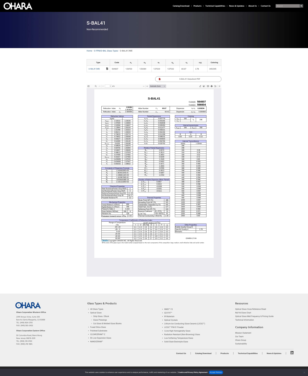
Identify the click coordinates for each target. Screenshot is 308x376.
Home (89, 51)
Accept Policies (216, 372)
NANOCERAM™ (96, 341)
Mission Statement (243, 333)
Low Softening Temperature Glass (178, 338)
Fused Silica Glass (98, 327)
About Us (252, 6)
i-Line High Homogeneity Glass (177, 331)
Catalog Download (181, 6)
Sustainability (241, 344)
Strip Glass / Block (101, 316)
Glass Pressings (100, 320)
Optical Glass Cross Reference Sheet (250, 309)
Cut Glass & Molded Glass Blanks (107, 323)
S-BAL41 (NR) (94, 69)
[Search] (301, 6)
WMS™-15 (168, 309)
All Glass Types (96, 309)
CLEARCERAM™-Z (97, 334)
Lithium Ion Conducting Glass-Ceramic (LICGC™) (184, 324)
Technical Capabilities (215, 6)
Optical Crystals (171, 320)
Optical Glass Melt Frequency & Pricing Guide (254, 316)
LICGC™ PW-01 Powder (174, 327)
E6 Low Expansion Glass (100, 338)
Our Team (239, 336)
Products (197, 6)
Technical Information (244, 320)
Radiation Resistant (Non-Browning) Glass (182, 334)
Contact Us (266, 6)
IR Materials (169, 316)
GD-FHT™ (168, 313)
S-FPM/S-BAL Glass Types (106, 51)
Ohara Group (240, 340)
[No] (304, 372)
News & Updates (236, 6)
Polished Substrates (98, 331)
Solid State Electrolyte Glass (176, 342)
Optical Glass (96, 313)
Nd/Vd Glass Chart (243, 313)
